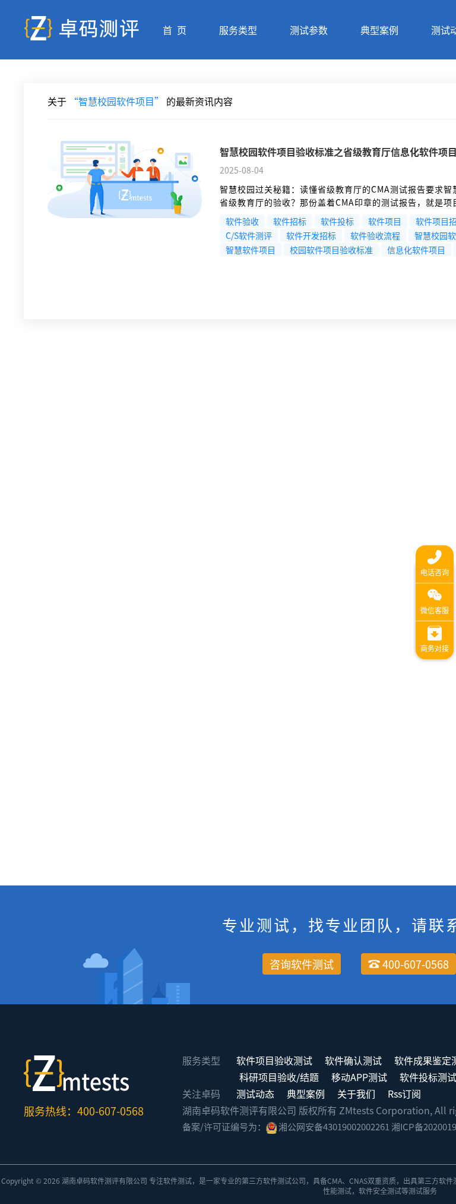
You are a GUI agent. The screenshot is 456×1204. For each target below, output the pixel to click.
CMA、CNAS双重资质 (361, 1180)
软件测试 (177, 1180)
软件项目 (384, 221)
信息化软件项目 (416, 250)
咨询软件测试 (302, 964)
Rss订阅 (404, 1093)
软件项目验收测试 (274, 1060)
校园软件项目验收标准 (331, 250)
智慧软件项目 (251, 250)
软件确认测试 (353, 1060)
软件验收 (242, 221)
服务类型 (238, 30)
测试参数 (309, 30)
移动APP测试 (359, 1077)
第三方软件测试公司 (274, 1180)
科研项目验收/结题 (279, 1077)
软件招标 (289, 221)
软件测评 (104, 1180)
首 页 (174, 30)
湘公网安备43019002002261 (334, 1126)
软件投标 (337, 221)
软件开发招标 (311, 235)
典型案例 (379, 30)
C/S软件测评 (249, 235)
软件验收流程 (375, 235)
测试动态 (255, 1093)
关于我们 (356, 1093)
